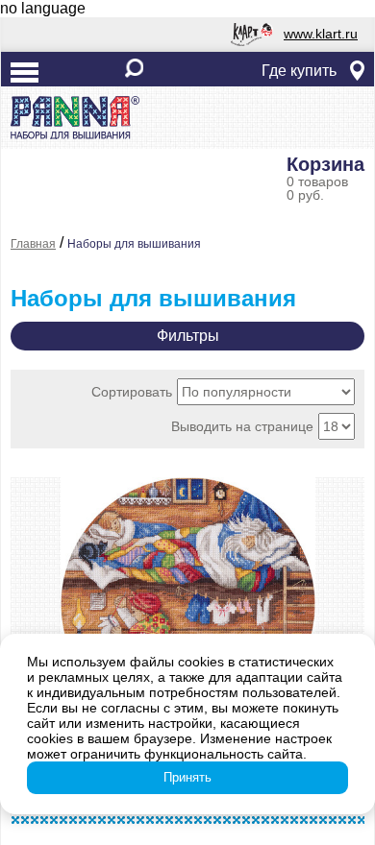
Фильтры (188, 335)
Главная (33, 244)
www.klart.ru (321, 33)
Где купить (299, 70)
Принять (187, 777)
